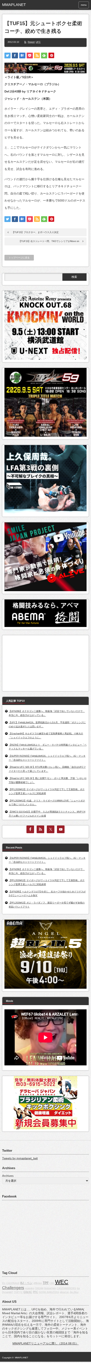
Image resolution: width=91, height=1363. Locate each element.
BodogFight (50, 1288)
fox (78, 1288)
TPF (46, 1283)
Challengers (13, 1287)
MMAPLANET (21, 1357)
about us (64, 1292)
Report (31, 42)
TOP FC (18, 1292)
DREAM (39, 1288)
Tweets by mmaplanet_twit (20, 1158)
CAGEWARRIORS (66, 1288)
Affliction (37, 1283)
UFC (38, 42)
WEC (61, 1282)
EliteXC (27, 1292)
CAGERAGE (12, 1283)
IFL (4, 1283)
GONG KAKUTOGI (49, 1292)
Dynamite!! (7, 1292)
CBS (52, 1283)
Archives (8, 1175)
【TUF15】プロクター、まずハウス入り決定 (35, 232)
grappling (29, 1288)
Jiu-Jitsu (74, 1292)
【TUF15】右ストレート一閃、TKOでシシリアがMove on (49, 241)
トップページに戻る (19, 257)
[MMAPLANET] (20, 5)
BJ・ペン (26, 1283)
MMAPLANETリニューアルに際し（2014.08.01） (45, 1343)
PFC (35, 1292)
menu (84, 5)
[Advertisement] (36, 662)
